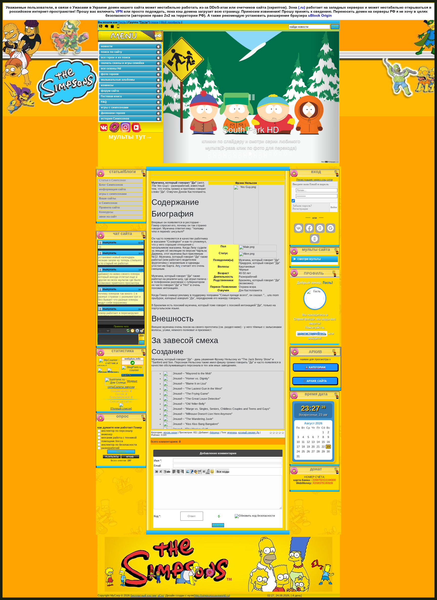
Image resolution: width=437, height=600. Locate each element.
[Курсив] (160, 472)
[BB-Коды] (137, 330)
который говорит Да (248, 432)
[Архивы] (315, 381)
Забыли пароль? (302, 205)
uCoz (161, 595)
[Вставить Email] (195, 472)
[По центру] (178, 472)
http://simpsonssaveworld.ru (211, 595)
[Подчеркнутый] (164, 472)
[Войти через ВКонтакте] (298, 228)
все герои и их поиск (115, 57)
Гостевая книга (111, 96)
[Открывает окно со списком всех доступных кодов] (222, 471)
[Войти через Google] (330, 228)
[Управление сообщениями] (142, 330)
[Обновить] (128, 330)
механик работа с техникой (119, 437)
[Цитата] (203, 472)
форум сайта (110, 90)
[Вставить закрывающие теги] (207, 472)
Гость (122, 22)
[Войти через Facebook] (309, 228)
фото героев (110, 74)
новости (107, 46)
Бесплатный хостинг (143, 595)
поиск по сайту (111, 51)
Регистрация (300, 208)
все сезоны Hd (111, 68)
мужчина (232, 432)
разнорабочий (110, 447)
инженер (106, 434)
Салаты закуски (124, 386)
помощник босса (112, 441)
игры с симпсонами (114, 107)
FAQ (104, 101)
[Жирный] (156, 472)
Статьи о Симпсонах (112, 180)
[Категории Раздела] (315, 367)
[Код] (199, 472)
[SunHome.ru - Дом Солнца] (116, 380)
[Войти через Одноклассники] (314, 239)
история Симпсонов (115, 118)
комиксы (107, 85)
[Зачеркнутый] (168, 472)
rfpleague (214, 432)
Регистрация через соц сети (314, 179)
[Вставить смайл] (132, 330)
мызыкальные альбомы (118, 79)
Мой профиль (171, 22)
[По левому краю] (173, 472)
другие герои (170, 432)
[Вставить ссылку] (191, 472)
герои (154, 22)
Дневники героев (113, 112)
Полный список (121, 408)
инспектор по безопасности (119, 444)
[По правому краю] (182, 472)
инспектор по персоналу (117, 430)
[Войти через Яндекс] (320, 228)
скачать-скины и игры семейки (122, 62)
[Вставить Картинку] (187, 472)
